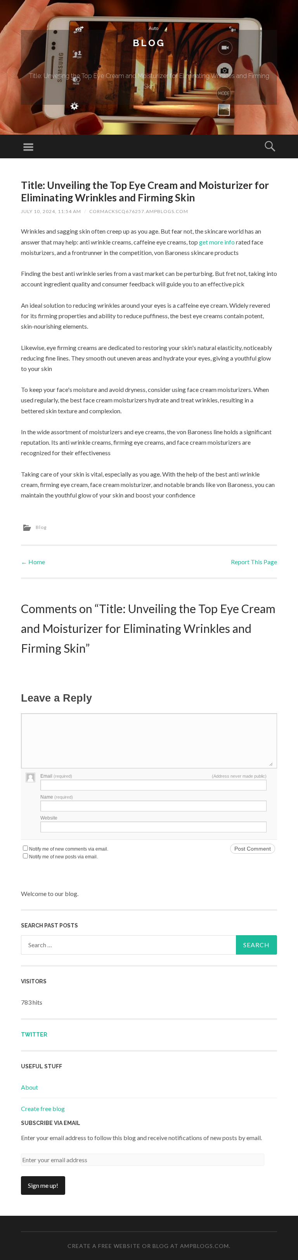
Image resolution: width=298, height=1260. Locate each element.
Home (33, 561)
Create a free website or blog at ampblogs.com (148, 1246)
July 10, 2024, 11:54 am (51, 211)
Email (56, 776)
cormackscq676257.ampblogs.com (138, 211)
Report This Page (254, 561)
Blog (149, 43)
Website (48, 818)
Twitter (34, 1034)
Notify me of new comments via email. (68, 849)
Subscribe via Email (50, 1123)
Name (56, 797)
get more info (217, 242)
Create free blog (43, 1108)
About (29, 1087)
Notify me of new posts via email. (63, 857)
